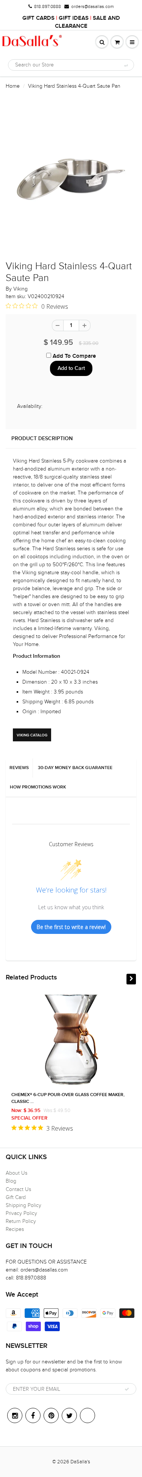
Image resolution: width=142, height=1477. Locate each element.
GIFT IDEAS (74, 18)
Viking (20, 289)
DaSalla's (80, 1462)
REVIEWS (19, 768)
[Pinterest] (51, 1415)
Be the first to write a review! (71, 926)
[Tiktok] (87, 1415)
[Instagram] (14, 1415)
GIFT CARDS (38, 18)
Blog (11, 1181)
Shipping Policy (23, 1205)
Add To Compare (73, 356)
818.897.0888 (47, 6)
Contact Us (18, 1189)
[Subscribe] (127, 1389)
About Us (16, 1173)
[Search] (125, 65)
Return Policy (21, 1221)
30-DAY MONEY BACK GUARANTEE (75, 768)
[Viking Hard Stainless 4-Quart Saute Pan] (71, 179)
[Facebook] (33, 1415)
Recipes (15, 1229)
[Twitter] (69, 1415)
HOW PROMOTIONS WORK (38, 787)
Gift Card (16, 1197)
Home (13, 86)
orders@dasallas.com (92, 6)
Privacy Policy (21, 1213)
